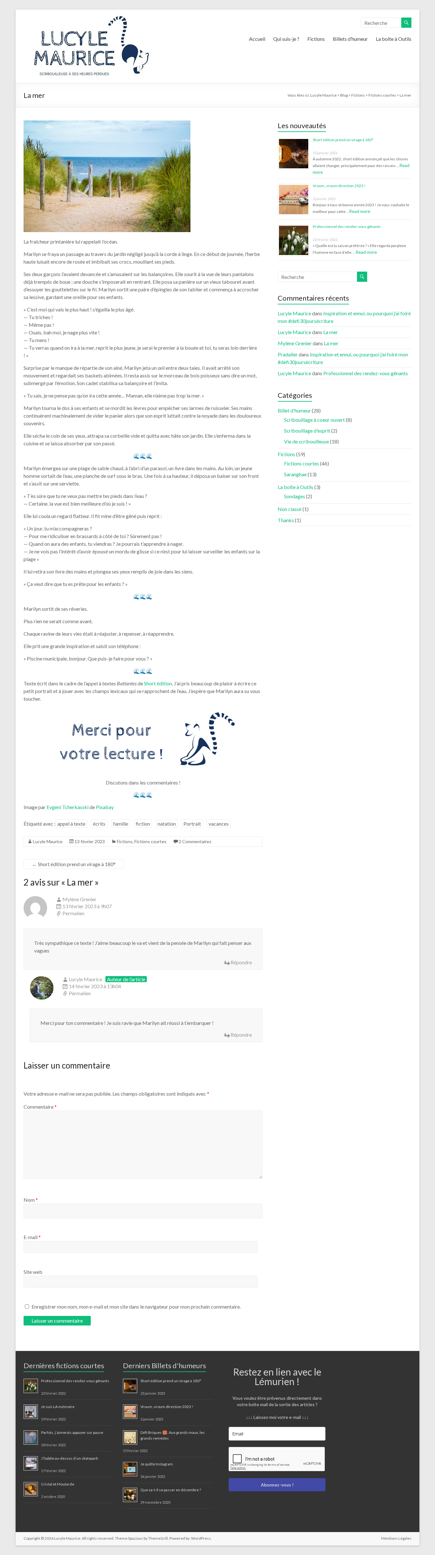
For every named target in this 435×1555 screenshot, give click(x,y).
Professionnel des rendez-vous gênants (347, 226)
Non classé (290, 509)
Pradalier (288, 354)
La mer (330, 332)
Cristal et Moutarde (57, 1484)
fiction (143, 824)
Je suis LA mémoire (58, 1406)
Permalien (73, 913)
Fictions (316, 39)
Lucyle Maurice (47, 841)
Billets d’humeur (350, 39)
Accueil (257, 39)
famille (120, 824)
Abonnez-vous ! (277, 1484)
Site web (33, 1272)
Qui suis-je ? (286, 39)
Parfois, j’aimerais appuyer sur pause (72, 1432)
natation (167, 824)
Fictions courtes (150, 841)
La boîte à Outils (393, 39)
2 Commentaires (195, 841)
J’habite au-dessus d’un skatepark (69, 1458)
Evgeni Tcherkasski (67, 807)
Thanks (286, 520)
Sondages (294, 496)
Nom (31, 1200)
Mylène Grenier (79, 899)
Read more (359, 211)
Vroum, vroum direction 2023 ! (339, 185)
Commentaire (40, 1107)
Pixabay (105, 807)
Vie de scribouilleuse (306, 441)
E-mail (32, 1237)
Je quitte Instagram (156, 1464)
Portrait (192, 824)
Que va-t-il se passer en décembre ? (170, 1489)
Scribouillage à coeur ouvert (314, 420)
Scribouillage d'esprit (307, 430)
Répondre (241, 962)
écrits (99, 824)
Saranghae (295, 474)
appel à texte (71, 824)
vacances (219, 824)
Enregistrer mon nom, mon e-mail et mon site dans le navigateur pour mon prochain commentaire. (136, 1306)
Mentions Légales (396, 1538)
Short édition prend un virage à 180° (74, 864)
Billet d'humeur (294, 410)
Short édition (158, 683)
